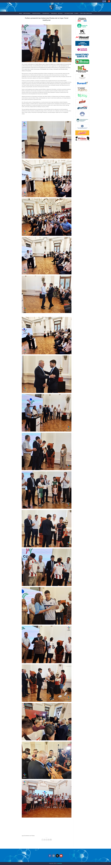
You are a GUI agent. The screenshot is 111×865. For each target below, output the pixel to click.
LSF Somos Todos (68, 13)
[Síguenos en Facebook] (103, 1)
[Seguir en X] (107, 1)
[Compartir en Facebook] (42, 840)
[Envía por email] (47, 840)
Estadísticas (46, 13)
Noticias (60, 13)
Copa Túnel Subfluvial (86, 13)
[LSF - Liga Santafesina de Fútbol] (55, 7)
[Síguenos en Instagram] (105, 1)
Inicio (20, 13)
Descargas (54, 13)
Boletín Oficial (36, 13)
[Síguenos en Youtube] (109, 1)
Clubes (76, 13)
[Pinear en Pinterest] (49, 840)
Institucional (26, 13)
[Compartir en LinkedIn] (51, 840)
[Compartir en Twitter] (45, 840)
